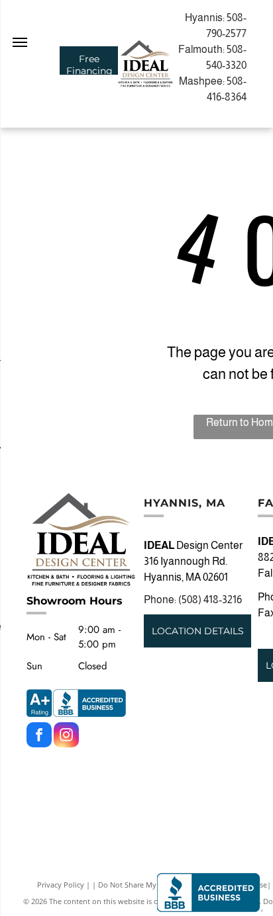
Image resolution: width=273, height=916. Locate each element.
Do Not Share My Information (148, 885)
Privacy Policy (60, 885)
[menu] (20, 42)
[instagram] (66, 736)
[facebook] (39, 736)
